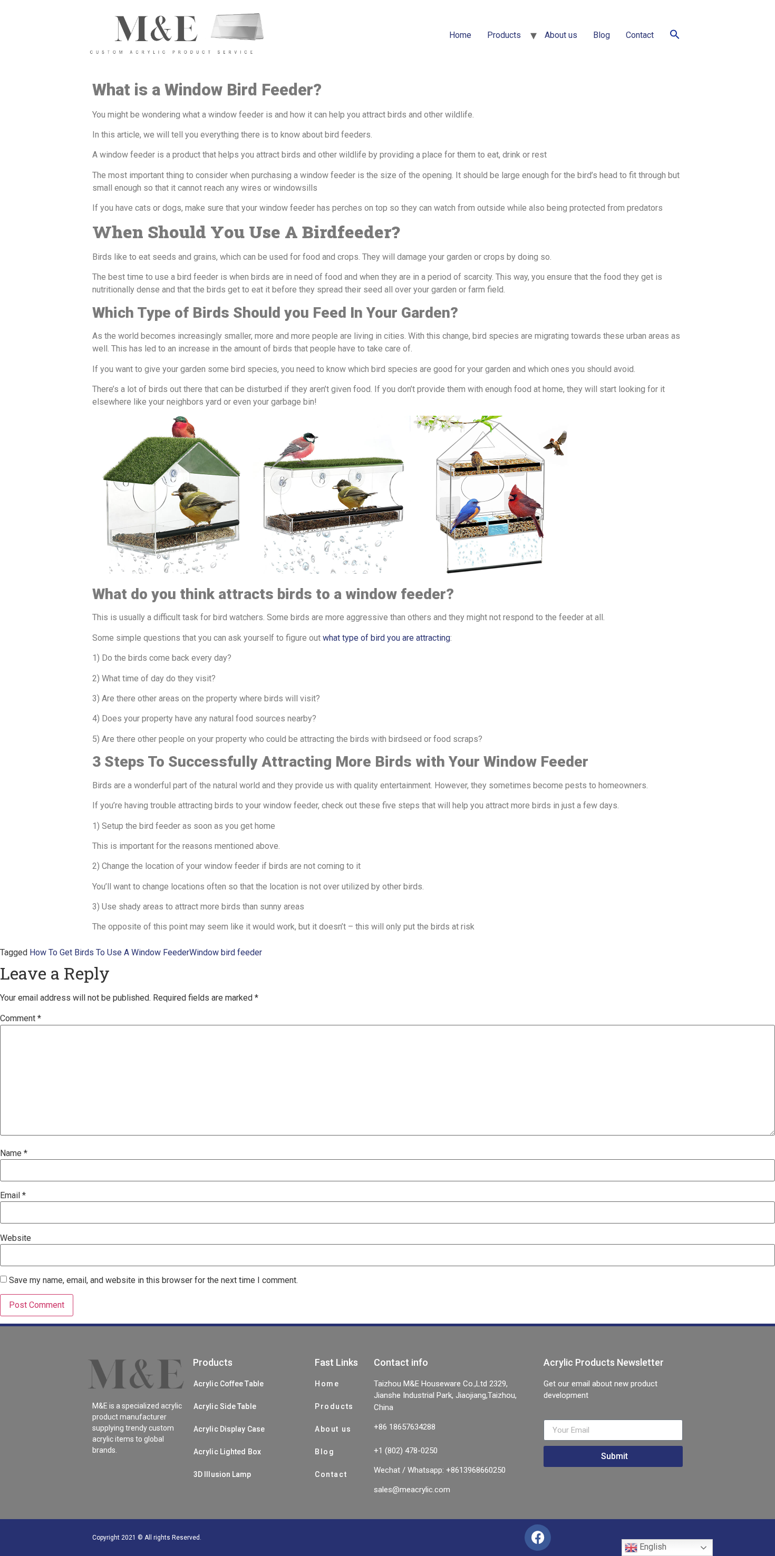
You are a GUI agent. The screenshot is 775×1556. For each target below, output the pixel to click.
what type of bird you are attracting (386, 638)
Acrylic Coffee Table (228, 1383)
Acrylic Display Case (229, 1429)
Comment (20, 1018)
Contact (640, 35)
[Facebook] (538, 1537)
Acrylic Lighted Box (227, 1451)
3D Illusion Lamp (222, 1474)
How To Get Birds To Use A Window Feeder (109, 952)
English (651, 1547)
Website (15, 1238)
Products (504, 35)
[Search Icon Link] (675, 35)
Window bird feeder (225, 952)
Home (460, 35)
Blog (601, 35)
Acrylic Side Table (224, 1406)
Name (13, 1153)
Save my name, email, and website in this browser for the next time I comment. (153, 1280)
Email (13, 1195)
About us (561, 35)
